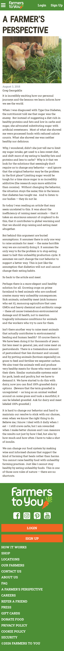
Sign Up (57, 5)
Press (6, 607)
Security (9, 637)
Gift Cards (10, 613)
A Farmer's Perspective (22, 589)
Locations (10, 559)
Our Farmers (12, 565)
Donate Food (12, 619)
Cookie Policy (13, 631)
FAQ (4, 583)
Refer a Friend (14, 601)
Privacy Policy (14, 625)
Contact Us (11, 571)
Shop (5, 553)
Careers (8, 595)
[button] (3, 5)
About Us (9, 577)
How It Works (14, 547)
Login (42, 5)
